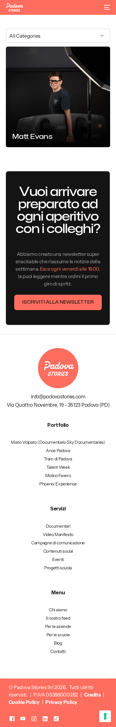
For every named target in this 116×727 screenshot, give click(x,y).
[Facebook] (12, 719)
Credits (92, 695)
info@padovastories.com (58, 396)
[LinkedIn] (45, 719)
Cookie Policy (24, 702)
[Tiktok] (56, 719)
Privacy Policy (61, 702)
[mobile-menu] (105, 7)
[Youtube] (22, 719)
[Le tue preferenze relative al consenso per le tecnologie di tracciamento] (105, 716)
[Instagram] (34, 719)
